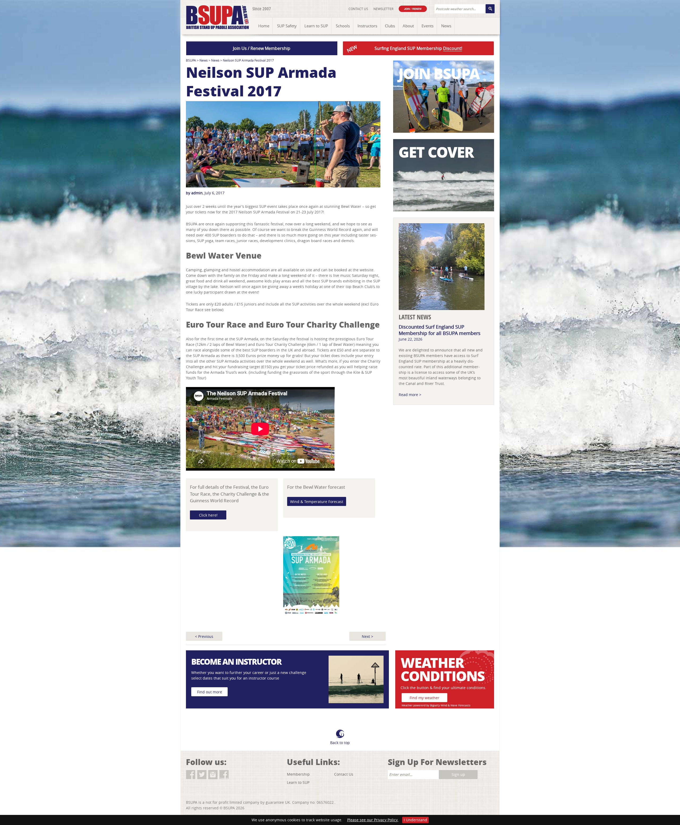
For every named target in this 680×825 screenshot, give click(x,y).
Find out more (209, 691)
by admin (194, 192)
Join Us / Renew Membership (261, 48)
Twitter (201, 774)
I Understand (415, 819)
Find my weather (424, 697)
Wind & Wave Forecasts (455, 705)
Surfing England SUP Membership (404, 49)
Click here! (208, 515)
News (203, 60)
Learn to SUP (298, 782)
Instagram (213, 774)
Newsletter (383, 9)
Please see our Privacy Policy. (372, 819)
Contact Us (358, 9)
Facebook (190, 774)
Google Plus (235, 774)
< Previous (204, 636)
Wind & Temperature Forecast (316, 501)
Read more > (410, 394)
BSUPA (191, 60)
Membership (298, 774)
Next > (367, 636)
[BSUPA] (212, 11)
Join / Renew (413, 9)
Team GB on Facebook (224, 774)
